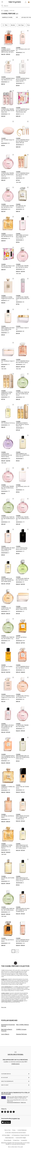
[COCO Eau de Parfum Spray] (8, 928)
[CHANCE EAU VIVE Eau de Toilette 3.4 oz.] (23, 684)
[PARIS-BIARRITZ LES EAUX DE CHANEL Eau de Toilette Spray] (8, 567)
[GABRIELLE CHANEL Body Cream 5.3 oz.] (23, 596)
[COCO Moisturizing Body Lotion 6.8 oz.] (23, 536)
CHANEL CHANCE (5, 993)
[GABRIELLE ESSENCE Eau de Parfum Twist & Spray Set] (23, 411)
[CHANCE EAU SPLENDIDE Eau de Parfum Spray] (8, 442)
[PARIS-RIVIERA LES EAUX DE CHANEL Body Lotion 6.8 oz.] (8, 536)
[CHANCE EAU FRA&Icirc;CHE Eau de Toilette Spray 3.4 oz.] (23, 380)
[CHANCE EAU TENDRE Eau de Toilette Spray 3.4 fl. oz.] (8, 161)
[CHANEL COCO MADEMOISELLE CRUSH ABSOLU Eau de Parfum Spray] (8, 37)
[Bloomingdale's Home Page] (15, 2)
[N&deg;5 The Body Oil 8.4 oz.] (8, 411)
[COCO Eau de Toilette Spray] (23, 775)
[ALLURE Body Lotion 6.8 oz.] (23, 474)
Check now (23, 1102)
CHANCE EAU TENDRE (6, 1001)
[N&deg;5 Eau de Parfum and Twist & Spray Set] (8, 254)
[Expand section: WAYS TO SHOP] (15, 1085)
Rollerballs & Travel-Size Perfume (8, 1025)
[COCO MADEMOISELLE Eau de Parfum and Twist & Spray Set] (23, 97)
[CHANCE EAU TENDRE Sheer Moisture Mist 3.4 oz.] (23, 285)
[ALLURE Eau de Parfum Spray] (8, 804)
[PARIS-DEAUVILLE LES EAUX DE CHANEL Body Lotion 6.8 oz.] (23, 866)
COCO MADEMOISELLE (6, 987)
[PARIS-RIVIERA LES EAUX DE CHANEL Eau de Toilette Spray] (23, 897)
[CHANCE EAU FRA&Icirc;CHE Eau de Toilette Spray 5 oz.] (8, 505)
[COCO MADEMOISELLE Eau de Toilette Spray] (23, 928)
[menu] (2, 2)
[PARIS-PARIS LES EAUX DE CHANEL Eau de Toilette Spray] (8, 713)
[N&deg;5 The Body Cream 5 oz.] (8, 349)
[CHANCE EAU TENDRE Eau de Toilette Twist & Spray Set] (8, 97)
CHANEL (6, 10)
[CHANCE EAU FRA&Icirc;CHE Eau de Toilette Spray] (8, 897)
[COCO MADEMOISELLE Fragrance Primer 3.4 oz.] (8, 684)
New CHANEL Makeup (22, 1025)
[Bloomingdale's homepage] (2, 10)
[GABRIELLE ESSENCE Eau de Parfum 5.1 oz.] (8, 223)
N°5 (17, 17)
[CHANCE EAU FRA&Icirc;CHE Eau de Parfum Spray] (23, 567)
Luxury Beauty (5, 1034)
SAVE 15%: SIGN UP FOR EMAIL (15, 1054)
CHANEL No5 (4, 979)
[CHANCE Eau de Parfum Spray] (8, 596)
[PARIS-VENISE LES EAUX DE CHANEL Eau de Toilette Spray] (23, 804)
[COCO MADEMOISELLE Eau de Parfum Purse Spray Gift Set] (23, 128)
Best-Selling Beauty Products (6, 1030)
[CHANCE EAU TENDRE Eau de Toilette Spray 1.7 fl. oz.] (8, 474)
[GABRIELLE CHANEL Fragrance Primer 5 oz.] (8, 285)
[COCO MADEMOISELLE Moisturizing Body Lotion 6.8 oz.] (23, 66)
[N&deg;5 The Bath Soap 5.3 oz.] (8, 128)
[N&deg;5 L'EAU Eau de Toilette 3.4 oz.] (23, 194)
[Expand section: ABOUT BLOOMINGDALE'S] (15, 1081)
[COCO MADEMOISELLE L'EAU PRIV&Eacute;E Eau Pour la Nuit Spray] (8, 744)
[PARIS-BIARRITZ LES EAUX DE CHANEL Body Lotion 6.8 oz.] (23, 442)
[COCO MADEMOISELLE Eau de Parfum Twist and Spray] (23, 161)
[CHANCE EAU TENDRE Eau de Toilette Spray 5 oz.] (23, 505)
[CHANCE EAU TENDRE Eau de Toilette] (23, 713)
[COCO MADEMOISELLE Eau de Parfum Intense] (23, 655)
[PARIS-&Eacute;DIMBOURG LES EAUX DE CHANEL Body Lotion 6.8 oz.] (23, 744)
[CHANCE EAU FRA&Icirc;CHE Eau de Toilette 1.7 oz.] (8, 625)
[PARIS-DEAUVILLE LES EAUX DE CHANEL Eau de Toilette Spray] (23, 833)
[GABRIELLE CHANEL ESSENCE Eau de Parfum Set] (8, 380)
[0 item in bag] (29, 2)
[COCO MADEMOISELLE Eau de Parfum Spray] (23, 349)
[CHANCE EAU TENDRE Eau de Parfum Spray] (23, 254)
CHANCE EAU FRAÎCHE (18, 1001)
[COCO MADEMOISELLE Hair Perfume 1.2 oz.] (8, 66)
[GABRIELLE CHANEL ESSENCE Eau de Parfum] (8, 833)
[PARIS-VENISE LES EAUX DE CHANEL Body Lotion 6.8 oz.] (8, 316)
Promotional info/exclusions (13, 1102)
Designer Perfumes (21, 1034)
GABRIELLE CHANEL (7, 17)
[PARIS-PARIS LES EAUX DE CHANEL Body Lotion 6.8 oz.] (23, 223)
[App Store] (6, 1122)
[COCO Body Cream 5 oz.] (23, 316)
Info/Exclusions (16, 1064)
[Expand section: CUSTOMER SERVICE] (15, 1074)
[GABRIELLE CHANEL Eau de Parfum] (8, 775)
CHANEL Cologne (21, 1029)
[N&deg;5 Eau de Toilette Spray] (8, 655)
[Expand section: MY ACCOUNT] (15, 1078)
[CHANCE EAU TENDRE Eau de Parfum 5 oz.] (8, 194)
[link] (8, 51)
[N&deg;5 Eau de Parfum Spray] (23, 625)
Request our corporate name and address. (15, 1144)
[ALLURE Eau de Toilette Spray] (8, 866)
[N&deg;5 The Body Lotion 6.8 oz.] (23, 37)
